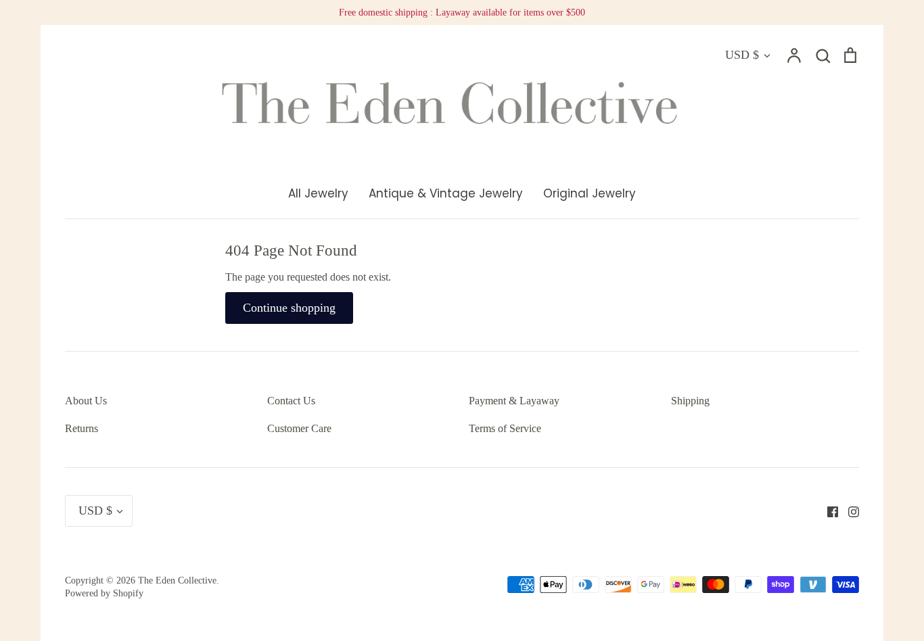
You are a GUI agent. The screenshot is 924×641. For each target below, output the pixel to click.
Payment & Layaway (514, 400)
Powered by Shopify (104, 593)
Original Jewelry (589, 193)
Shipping (690, 400)
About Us (86, 400)
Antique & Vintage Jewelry (446, 193)
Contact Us (291, 400)
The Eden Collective (177, 580)
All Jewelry (318, 193)
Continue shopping (289, 307)
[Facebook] (827, 510)
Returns (81, 428)
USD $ (742, 55)
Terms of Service (505, 428)
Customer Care (299, 428)
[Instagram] (848, 510)
